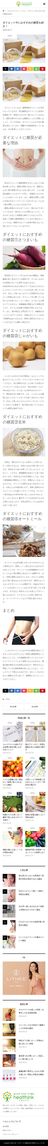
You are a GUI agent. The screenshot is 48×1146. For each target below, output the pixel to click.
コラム (7, 699)
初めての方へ (7, 1130)
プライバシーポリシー (10, 1134)
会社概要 (6, 1126)
